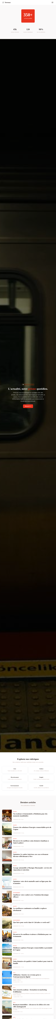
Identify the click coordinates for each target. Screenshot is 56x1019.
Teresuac (6, 2)
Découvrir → (28, 406)
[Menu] (52, 2)
